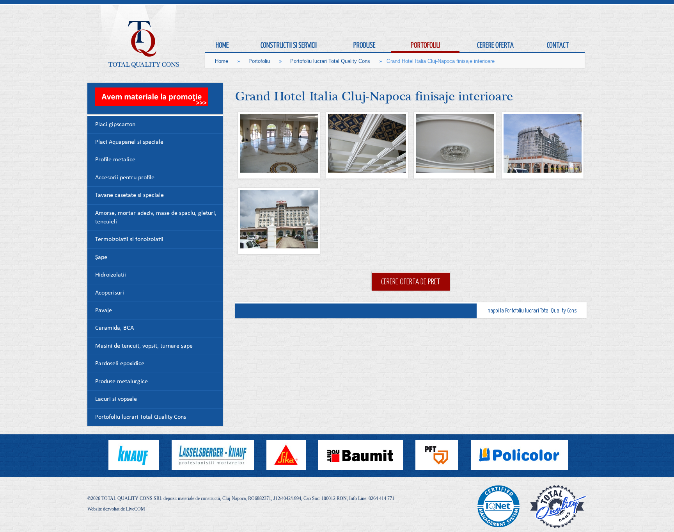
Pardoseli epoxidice (119, 364)
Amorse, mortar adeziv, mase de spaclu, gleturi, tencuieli (155, 217)
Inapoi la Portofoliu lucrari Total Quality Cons (531, 310)
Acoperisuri (109, 293)
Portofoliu (259, 61)
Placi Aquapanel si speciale (129, 142)
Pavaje (103, 310)
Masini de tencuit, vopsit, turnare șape (144, 346)
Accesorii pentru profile (124, 178)
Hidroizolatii (110, 275)
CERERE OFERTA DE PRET (410, 281)
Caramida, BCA (114, 328)
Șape (101, 257)
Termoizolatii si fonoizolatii (129, 239)
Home (221, 61)
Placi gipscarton (115, 124)
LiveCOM (135, 509)
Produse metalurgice (121, 381)
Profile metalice (115, 160)
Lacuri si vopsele (116, 399)
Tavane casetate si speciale (129, 195)
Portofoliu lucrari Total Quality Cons (330, 61)
